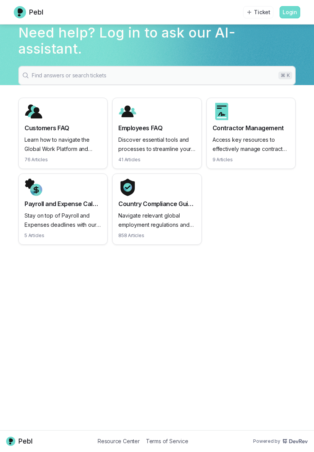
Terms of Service (167, 441)
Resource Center (119, 441)
